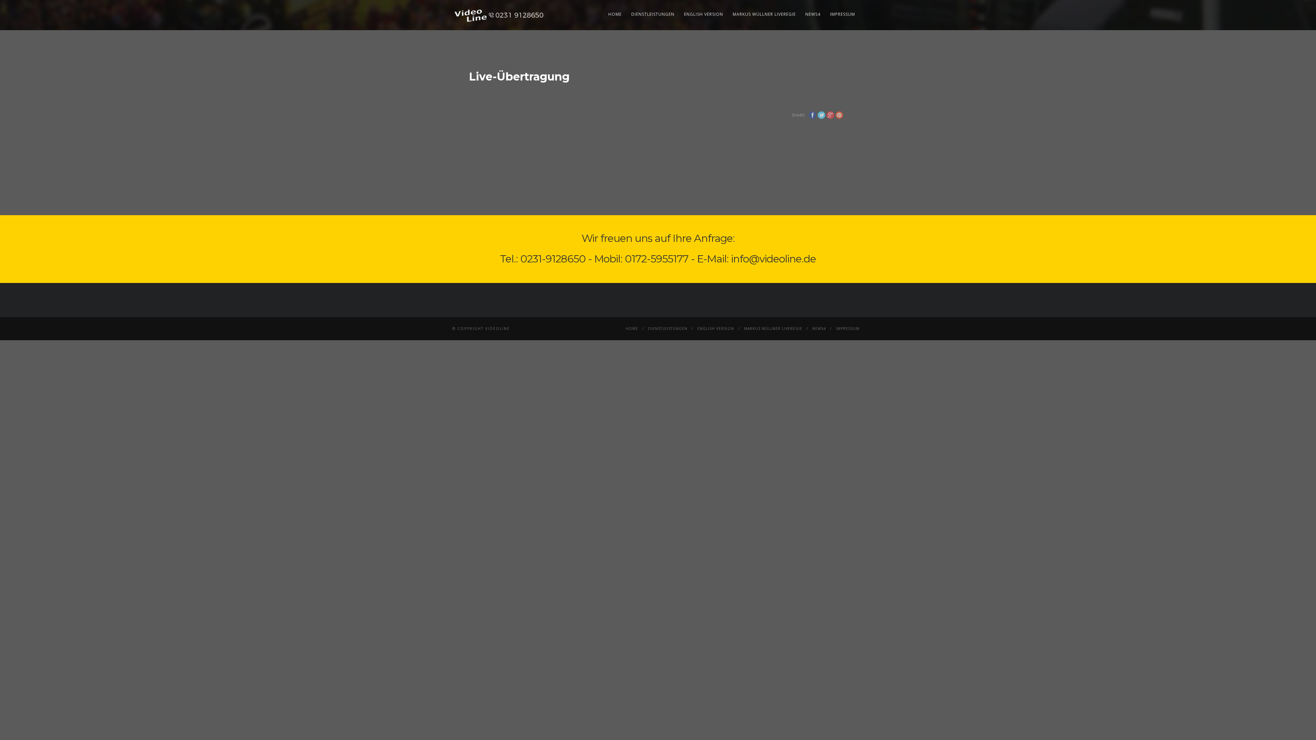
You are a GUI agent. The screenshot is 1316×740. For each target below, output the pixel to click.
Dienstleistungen (652, 14)
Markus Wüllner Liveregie (764, 14)
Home (615, 14)
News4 (812, 14)
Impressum (842, 14)
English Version (703, 14)
